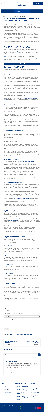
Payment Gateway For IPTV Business (13, 369)
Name (5, 303)
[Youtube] (40, 408)
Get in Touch (22, 63)
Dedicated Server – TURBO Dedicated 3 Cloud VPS (16, 367)
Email (5, 308)
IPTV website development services (26, 161)
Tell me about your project (10, 319)
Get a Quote (38, 3)
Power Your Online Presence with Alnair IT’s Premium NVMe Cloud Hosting (21, 363)
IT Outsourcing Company (18, 334)
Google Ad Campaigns (14, 220)
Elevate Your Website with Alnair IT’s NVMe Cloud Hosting (18, 365)
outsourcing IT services (18, 51)
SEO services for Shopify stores (21, 198)
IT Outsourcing (9, 334)
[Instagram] (38, 408)
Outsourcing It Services (28, 334)
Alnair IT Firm (7, 56)
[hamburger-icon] (3, 11)
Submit (6, 328)
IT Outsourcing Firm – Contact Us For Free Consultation (17, 372)
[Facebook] (35, 408)
